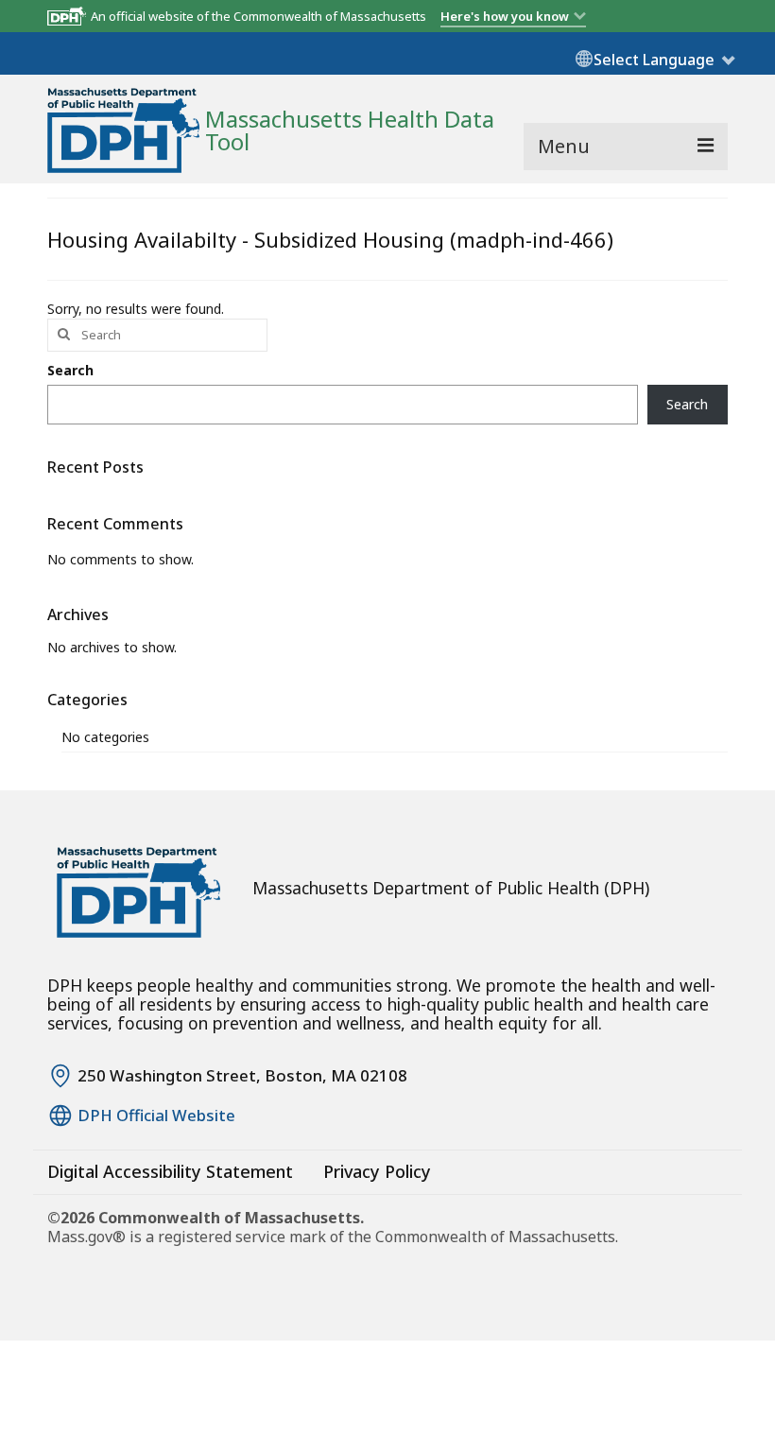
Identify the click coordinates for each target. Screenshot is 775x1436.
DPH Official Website (156, 1115)
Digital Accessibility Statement (170, 1171)
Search (70, 370)
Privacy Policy (377, 1171)
